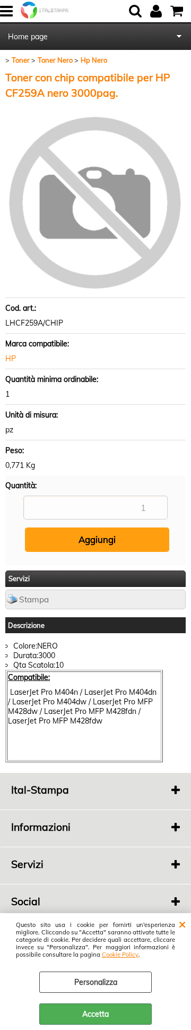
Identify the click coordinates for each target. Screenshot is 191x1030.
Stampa (34, 599)
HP (10, 358)
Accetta (95, 1014)
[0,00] (178, 11)
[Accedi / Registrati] (157, 11)
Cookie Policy (120, 954)
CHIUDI (182, 923)
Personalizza (95, 982)
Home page (28, 36)
